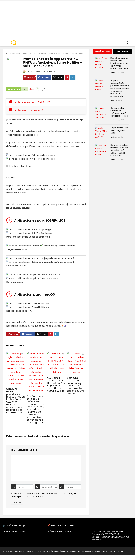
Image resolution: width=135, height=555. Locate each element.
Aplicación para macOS (29, 110)
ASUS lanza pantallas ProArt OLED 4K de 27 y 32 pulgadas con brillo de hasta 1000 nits (56, 384)
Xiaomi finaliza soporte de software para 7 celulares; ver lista (119, 112)
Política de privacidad (103, 551)
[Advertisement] (67, 19)
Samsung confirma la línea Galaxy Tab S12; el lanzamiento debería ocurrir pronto (75, 385)
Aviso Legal (118, 551)
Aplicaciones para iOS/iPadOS (32, 102)
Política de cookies (85, 551)
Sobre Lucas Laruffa (69, 551)
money (29, 71)
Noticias (52, 71)
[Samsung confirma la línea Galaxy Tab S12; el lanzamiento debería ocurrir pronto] (76, 353)
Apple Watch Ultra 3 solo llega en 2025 (119, 130)
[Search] (128, 42)
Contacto (56, 551)
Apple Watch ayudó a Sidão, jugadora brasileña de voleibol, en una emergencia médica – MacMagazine (119, 88)
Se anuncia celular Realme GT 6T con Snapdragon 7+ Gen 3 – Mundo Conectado (119, 150)
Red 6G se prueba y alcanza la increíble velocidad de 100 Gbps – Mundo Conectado (119, 63)
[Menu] (6, 42)
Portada (9, 53)
